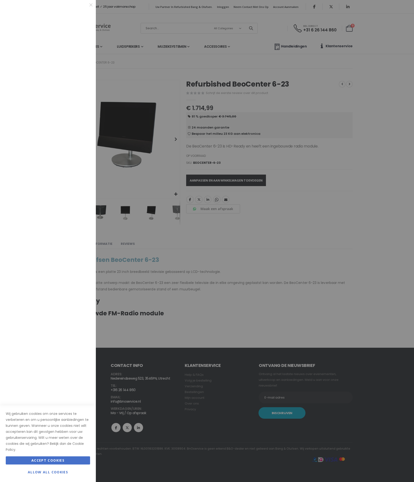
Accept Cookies (47, 460)
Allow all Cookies (48, 472)
